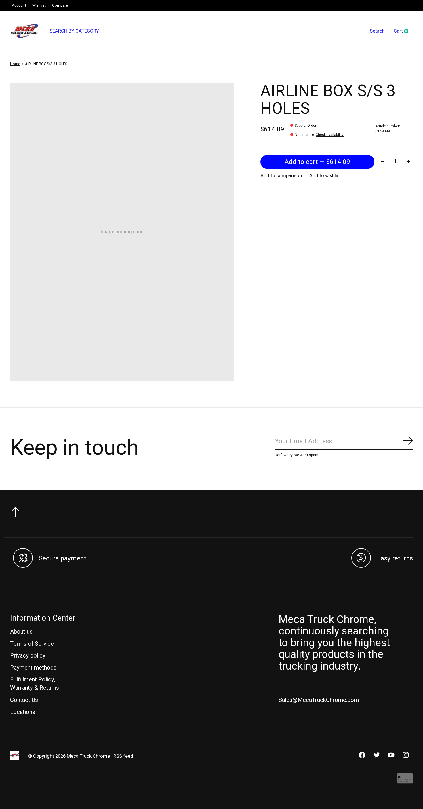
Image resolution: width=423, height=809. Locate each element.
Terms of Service (32, 644)
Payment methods (33, 668)
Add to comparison (281, 175)
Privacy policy (27, 655)
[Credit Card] (405, 781)
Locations (22, 712)
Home (15, 64)
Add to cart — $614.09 (317, 161)
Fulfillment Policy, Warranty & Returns (34, 683)
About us (21, 632)
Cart (403, 31)
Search (377, 31)
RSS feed (123, 756)
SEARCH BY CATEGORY (74, 31)
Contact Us (24, 700)
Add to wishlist (325, 175)
